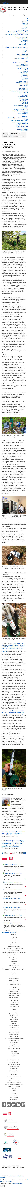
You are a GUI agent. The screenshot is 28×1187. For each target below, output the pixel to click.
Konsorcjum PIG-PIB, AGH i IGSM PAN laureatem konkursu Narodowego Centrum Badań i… (14, 926)
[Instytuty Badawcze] (16, 1141)
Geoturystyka (24, 75)
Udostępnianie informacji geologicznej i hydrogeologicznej (19, 91)
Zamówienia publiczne (22, 54)
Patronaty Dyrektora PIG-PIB (21, 58)
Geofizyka (25, 71)
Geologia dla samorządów (22, 125)
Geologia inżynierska (23, 72)
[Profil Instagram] (9, 1104)
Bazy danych (25, 99)
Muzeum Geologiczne (23, 38)
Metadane (25, 102)
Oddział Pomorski (14, 1070)
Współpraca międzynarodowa (21, 36)
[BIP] (19, 1156)
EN (6, 0)
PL (3, 0)
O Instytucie (25, 21)
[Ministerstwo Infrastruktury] (8, 1134)
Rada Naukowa (24, 28)
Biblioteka (25, 40)
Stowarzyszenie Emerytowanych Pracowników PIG (14, 970)
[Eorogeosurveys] (7, 1149)
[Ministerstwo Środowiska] (10, 1120)
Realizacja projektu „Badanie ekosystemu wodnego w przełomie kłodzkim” (14, 867)
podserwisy (25, 116)
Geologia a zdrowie (23, 67)
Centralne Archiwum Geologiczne (20, 122)
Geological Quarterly (14, 1004)
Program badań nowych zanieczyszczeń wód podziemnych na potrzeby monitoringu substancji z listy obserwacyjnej (13, 833)
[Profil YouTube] (13, 1104)
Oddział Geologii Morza (14, 1064)
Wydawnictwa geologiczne (21, 126)
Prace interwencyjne (23, 88)
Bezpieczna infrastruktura (22, 65)
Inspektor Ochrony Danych (14, 1082)
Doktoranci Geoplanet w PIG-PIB (20, 110)
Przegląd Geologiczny (14, 1002)
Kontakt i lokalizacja (23, 55)
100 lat (26, 60)
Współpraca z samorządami (21, 37)
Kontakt (26, 115)
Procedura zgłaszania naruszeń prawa (14, 1084)
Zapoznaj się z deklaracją (17, 1183)
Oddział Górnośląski (14, 1066)
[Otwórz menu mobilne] (27, 18)
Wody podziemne (24, 93)
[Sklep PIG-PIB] (23, 1104)
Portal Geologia (24, 130)
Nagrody (26, 43)
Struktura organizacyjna (22, 30)
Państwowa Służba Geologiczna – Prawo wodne (16, 34)
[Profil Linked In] (18, 1104)
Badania (26, 61)
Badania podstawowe (23, 68)
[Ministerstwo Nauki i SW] (11, 1127)
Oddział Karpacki (14, 1068)
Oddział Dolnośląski (14, 1062)
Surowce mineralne (23, 89)
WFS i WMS (25, 103)
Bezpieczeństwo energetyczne (20, 62)
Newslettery (14, 1090)
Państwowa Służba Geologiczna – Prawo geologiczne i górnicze (18, 32)
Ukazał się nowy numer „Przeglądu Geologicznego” (12, 876)
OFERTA (26, 69)
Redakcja (14, 1094)
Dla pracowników (14, 1099)
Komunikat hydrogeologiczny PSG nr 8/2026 (14, 917)
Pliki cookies (14, 1078)
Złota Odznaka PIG (23, 44)
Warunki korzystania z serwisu (14, 1077)
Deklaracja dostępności (14, 1086)
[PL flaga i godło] (7, 1112)
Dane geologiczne (23, 98)
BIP (27, 57)
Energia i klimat (24, 64)
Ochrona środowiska (23, 84)
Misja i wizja (25, 23)
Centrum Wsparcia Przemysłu (21, 105)
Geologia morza (24, 74)
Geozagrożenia (24, 77)
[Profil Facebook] (4, 1104)
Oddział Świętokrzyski (14, 1072)
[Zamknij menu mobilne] (27, 20)
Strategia (25, 24)
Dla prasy (26, 51)
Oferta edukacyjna (23, 85)
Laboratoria (25, 79)
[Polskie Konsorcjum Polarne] (8, 1156)
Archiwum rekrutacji (23, 113)
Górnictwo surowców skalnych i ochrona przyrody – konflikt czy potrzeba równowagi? (14, 901)
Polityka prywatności (14, 1080)
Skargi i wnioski (14, 1097)
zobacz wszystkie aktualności (9, 932)
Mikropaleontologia (23, 81)
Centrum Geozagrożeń (22, 123)
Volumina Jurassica (14, 1006)
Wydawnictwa (24, 41)
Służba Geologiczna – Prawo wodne (19, 120)
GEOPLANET (24, 108)
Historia (26, 45)
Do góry (3, 1173)
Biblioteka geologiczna (22, 129)
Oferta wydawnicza (23, 86)
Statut (26, 26)
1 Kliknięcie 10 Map (23, 101)
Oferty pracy (25, 52)
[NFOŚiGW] (5, 1141)
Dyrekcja (26, 27)
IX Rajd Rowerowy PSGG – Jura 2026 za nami (15, 910)
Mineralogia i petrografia (22, 82)
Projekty (26, 106)
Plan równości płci (14, 1088)
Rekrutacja (25, 112)
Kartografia (25, 78)
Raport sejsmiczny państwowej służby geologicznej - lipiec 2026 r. (13, 892)
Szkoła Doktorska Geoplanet (21, 109)
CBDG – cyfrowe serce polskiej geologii (13, 884)
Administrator (14, 1095)
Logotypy (25, 50)
